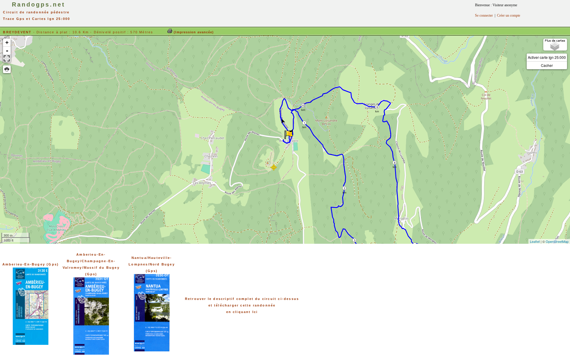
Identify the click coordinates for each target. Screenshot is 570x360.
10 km (303, 106)
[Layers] (555, 45)
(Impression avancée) (193, 32)
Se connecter (484, 15)
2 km (344, 188)
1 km (304, 123)
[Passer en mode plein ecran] (7, 58)
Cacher (547, 65)
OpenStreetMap (557, 241)
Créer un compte (508, 15)
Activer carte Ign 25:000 (547, 57)
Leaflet (535, 241)
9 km (377, 107)
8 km (395, 163)
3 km (355, 240)
